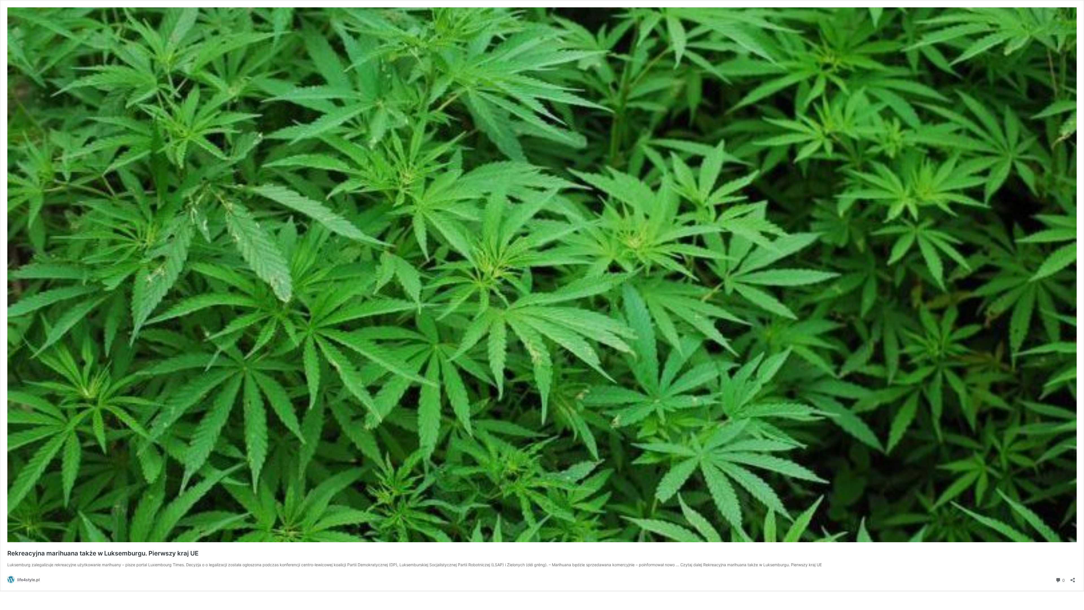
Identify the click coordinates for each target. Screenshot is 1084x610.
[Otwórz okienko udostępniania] (1073, 578)
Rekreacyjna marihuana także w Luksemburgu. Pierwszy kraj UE (102, 553)
